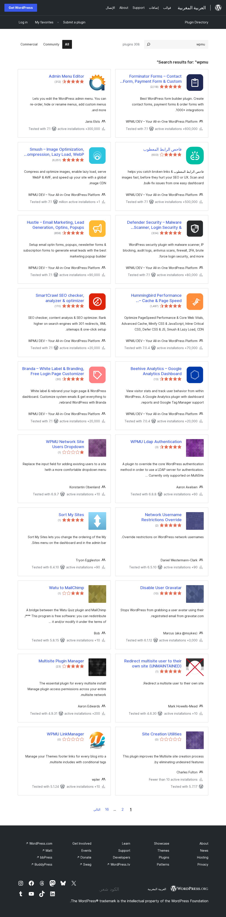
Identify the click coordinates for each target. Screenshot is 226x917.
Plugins (164, 857)
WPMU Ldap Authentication (156, 441)
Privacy (203, 864)
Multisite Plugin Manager (61, 661)
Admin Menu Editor (66, 76)
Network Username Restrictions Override (161, 517)
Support (124, 850)
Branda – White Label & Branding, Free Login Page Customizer (53, 371)
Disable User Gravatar (161, 587)
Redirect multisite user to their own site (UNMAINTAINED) (153, 663)
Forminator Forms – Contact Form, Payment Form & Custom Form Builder (152, 79)
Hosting (202, 857)
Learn (126, 843)
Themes (163, 850)
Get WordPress (21, 7)
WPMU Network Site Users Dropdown (65, 444)
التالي (96, 809)
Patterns (163, 864)
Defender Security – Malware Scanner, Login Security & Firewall (154, 225)
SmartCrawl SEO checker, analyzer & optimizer (60, 298)
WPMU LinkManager (65, 734)
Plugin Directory (196, 22)
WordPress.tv (118, 864)
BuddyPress (41, 864)
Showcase (161, 843)
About (204, 843)
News (204, 850)
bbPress (44, 857)
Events (86, 850)
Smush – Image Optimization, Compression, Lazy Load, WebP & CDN (54, 152)
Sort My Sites (71, 514)
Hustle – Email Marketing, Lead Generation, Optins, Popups (55, 225)
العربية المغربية (157, 889)
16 (107, 809)
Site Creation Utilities (162, 734)
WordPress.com (39, 843)
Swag (85, 864)
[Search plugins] (148, 44)
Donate (84, 857)
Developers (121, 857)
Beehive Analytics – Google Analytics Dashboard (156, 371)
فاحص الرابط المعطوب (162, 149)
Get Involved (81, 843)
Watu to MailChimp (66, 587)
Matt (47, 850)
